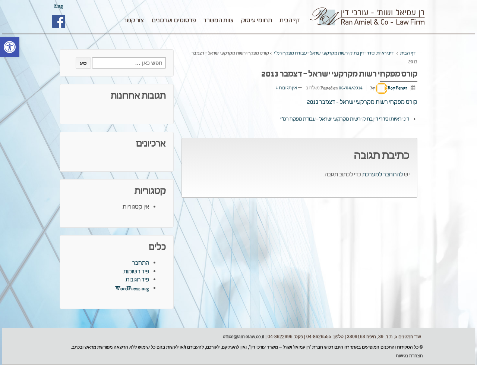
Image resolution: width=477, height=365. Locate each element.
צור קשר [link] (134, 20)
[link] (9, 47)
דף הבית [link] (289, 20)
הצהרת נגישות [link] (409, 355)
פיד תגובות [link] (137, 280)
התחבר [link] (140, 263)
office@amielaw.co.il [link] (243, 336)
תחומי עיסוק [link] (256, 20)
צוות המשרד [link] (218, 20)
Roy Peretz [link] (397, 88)
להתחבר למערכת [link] (382, 174)
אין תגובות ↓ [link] (286, 88)
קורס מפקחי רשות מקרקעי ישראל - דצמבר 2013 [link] (362, 102)
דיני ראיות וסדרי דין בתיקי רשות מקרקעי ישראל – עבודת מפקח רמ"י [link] (334, 53)
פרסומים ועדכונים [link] (173, 20)
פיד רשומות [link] (136, 271)
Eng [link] (58, 6)
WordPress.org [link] (132, 288)
